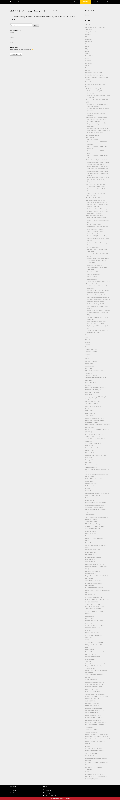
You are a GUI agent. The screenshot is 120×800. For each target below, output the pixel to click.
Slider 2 (12, 40)
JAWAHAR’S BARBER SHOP (94, 529)
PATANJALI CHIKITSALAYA (94, 583)
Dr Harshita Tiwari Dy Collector (94, 564)
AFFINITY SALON (91, 361)
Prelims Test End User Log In (93, 73)
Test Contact (89, 772)
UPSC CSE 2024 (92, 277)
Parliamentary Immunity (92, 498)
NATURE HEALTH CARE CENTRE (96, 545)
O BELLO (88, 630)
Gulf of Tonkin (89, 476)
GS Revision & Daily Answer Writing (97, 118)
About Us (96, 2)
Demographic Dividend (92, 460)
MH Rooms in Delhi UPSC (94, 198)
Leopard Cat (89, 488)
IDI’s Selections (90, 137)
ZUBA (87, 647)
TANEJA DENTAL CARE (92, 436)
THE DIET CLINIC (91, 730)
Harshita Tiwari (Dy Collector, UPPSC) (98, 258)
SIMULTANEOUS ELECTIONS (94, 505)
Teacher (87, 347)
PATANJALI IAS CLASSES (93, 557)
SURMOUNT (89, 769)
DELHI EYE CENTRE (91, 533)
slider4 (12, 35)
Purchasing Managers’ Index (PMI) (95, 503)
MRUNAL (88, 385)
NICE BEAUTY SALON (92, 628)
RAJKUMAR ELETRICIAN (93, 708)
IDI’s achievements (92, 139)
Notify (87, 65)
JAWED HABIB (90, 366)
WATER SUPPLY (90, 755)
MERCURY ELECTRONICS (93, 687)
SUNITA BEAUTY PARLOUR (94, 642)
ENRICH (88, 613)
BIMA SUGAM (89, 450)
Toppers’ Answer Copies (93, 224)
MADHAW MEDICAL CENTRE (94, 597)
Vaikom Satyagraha (91, 521)
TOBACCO (88, 512)
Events (87, 44)
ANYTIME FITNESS (91, 404)
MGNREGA (88, 491)
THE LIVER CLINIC (91, 732)
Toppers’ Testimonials (92, 247)
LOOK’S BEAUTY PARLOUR (94, 621)
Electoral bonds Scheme (92, 465)
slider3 (12, 37)
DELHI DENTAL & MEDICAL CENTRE (97, 425)
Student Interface (90, 659)
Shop (86, 337)
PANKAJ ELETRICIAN (92, 703)
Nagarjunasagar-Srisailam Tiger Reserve (97, 493)
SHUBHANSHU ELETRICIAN (94, 710)
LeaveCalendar (89, 56)
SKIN (87, 640)
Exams (87, 46)
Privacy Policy (89, 82)
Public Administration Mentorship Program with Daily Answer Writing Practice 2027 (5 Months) (97, 211)
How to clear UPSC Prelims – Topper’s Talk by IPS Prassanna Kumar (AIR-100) (98, 313)
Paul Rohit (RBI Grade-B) (94, 265)
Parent (87, 68)
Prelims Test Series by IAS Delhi (94, 774)
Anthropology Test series (92, 401)
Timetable (88, 354)
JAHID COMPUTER (91, 680)
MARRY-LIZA (89, 623)
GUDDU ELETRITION (92, 698)
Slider (87, 15)
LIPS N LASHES (90, 618)
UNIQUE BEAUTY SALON (93, 645)
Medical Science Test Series (95, 231)
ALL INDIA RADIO (91, 375)
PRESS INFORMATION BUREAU (95, 387)
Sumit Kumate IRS (92, 272)
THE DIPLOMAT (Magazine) (94, 390)
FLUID (87, 408)
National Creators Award (92, 495)
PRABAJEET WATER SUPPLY (94, 751)
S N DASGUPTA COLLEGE (93, 767)
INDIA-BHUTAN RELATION (94, 479)
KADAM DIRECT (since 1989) (94, 682)
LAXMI (87, 746)
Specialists (88, 547)
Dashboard (88, 41)
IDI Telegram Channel (92, 135)
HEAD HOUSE (89, 363)
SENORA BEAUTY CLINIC (93, 635)
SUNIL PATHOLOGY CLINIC (94, 611)
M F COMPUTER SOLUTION (94, 684)
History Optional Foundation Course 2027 (97, 739)
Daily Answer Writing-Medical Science (97, 89)
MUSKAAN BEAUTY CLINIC (94, 625)
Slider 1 (12, 42)
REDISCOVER (89, 585)
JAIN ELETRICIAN (91, 701)
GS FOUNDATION (91, 555)
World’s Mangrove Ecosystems (94, 524)
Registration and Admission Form (95, 84)
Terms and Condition (91, 352)
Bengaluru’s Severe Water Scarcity (95, 448)
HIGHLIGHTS (89, 616)
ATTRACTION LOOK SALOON (94, 526)
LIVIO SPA (88, 368)
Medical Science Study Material (95, 184)
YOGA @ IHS (89, 415)
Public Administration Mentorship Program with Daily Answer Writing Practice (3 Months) (97, 204)
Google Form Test (90, 654)
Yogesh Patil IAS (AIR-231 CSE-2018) (98, 281)
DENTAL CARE (90, 427)
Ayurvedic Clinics (90, 531)
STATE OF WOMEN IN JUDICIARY (96, 510)
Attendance (88, 29)
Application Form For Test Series (95, 27)
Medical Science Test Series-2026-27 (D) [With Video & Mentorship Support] (98, 180)
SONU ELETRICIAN (91, 713)
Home (75, 2)
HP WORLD (89, 677)
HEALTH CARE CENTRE (93, 720)
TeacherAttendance (91, 349)
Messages (88, 61)
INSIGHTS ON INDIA (92, 383)
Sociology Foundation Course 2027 (97, 217)
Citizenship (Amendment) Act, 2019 (96, 455)
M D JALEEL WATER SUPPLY (94, 748)
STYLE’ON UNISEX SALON (94, 371)
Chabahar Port (89, 453)
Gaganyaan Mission (91, 467)
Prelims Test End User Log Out (94, 75)
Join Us (87, 53)
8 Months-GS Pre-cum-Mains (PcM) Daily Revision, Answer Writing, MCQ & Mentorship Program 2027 (98, 130)
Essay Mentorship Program (95, 229)
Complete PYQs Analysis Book (96, 186)
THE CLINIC (89, 727)
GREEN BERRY (90, 411)
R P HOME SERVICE (91, 602)
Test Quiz (88, 661)
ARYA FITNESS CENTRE (93, 406)
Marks (87, 58)
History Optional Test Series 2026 (95, 741)
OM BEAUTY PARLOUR (92, 633)
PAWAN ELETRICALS (92, 706)
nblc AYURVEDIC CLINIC (93, 581)
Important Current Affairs (92, 656)
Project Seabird (89, 500)
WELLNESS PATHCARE (92, 550)
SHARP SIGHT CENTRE (92, 604)
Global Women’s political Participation (96, 474)
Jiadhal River (89, 481)
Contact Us (106, 2)
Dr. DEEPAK (89, 578)
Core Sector (88, 457)
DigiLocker (88, 462)
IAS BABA (88, 380)
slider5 (12, 32)
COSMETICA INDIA (91, 422)
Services (87, 87)
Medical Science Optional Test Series (97, 160)
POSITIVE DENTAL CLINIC (93, 434)
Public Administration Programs (95, 200)
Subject (87, 344)
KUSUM (87, 744)
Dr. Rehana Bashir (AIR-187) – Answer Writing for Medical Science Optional (97, 306)
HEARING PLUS (90, 595)
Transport (88, 356)
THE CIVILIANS (90, 562)
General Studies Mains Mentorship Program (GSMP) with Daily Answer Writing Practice (96, 666)
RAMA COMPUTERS (91, 689)
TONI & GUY (89, 373)
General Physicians (90, 543)
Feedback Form (89, 649)
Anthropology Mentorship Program (97, 226)
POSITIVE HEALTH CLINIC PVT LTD (96, 599)
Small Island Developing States (94, 507)
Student (87, 342)
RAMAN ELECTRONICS (92, 692)
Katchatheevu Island (91, 483)
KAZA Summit (89, 486)
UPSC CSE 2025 (92, 279)
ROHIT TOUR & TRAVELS (93, 718)
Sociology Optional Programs (95, 215)
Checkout (88, 34)
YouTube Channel (91, 284)
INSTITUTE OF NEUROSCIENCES (95, 722)
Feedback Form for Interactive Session (96, 652)
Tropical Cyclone (90, 514)
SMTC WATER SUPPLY (92, 753)
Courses (85, 2)
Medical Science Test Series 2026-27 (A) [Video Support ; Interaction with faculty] (98, 173)
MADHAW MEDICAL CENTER (94, 725)
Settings (87, 335)
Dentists (87, 536)
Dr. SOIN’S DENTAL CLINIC (94, 588)
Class (86, 37)
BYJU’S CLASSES (90, 552)
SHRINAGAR (89, 637)
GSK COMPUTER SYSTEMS (94, 675)
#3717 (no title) (89, 359)
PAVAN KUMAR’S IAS (92, 559)
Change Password (90, 32)
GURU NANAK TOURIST (93, 715)
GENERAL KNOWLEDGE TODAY (95, 378)
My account (88, 63)
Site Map (87, 340)
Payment (87, 70)
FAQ (86, 49)
